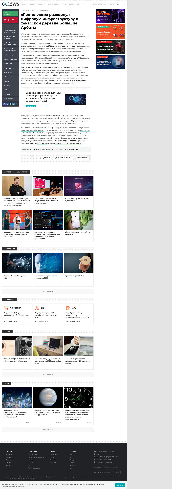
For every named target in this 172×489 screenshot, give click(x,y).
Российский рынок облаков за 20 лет (10, 31)
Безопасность (8, 64)
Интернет (7, 85)
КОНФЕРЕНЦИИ (53, 4)
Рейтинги (7, 94)
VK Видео (73, 460)
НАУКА (78, 4)
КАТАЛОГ (111, 4)
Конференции (33, 454)
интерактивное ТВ (28, 133)
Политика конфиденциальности (107, 457)
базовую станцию (74, 49)
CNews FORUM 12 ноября (8, 13)
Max (71, 454)
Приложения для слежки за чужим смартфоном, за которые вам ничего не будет (50, 149)
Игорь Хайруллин (69, 141)
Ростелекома (42, 143)
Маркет (30, 460)
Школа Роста (8, 26)
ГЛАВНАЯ (24, 4)
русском (54, 123)
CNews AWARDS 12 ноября (9, 20)
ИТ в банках (8, 72)
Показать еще (48, 291)
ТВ (84, 4)
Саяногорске (60, 143)
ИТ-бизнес (7, 90)
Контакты (53, 463)
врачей (24, 130)
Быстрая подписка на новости (107, 451)
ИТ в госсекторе (9, 68)
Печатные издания (34, 468)
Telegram (73, 465)
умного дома (85, 130)
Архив (8, 465)
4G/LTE (65, 115)
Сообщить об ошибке (104, 459)
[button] (118, 4)
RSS (98, 454)
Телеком (6, 81)
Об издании (54, 454)
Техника (30, 463)
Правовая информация (104, 462)
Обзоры (8, 463)
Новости (9, 454)
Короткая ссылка (82, 158)
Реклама (53, 457)
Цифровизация (9, 55)
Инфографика (8, 99)
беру (23, 78)
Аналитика (42, 4)
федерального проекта (81, 46)
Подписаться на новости (62, 158)
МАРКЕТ (63, 4)
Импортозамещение (10, 59)
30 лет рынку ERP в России (9, 37)
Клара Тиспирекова (78, 80)
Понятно (120, 485)
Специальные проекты (36, 457)
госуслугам (60, 127)
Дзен (71, 468)
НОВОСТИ (32, 4)
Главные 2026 (10, 43)
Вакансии (53, 460)
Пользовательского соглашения (13, 486)
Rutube (72, 463)
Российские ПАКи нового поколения (10, 49)
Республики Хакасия (74, 143)
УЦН (51, 49)
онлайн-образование (35, 130)
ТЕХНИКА (71, 4)
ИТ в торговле (8, 77)
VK (72, 121)
